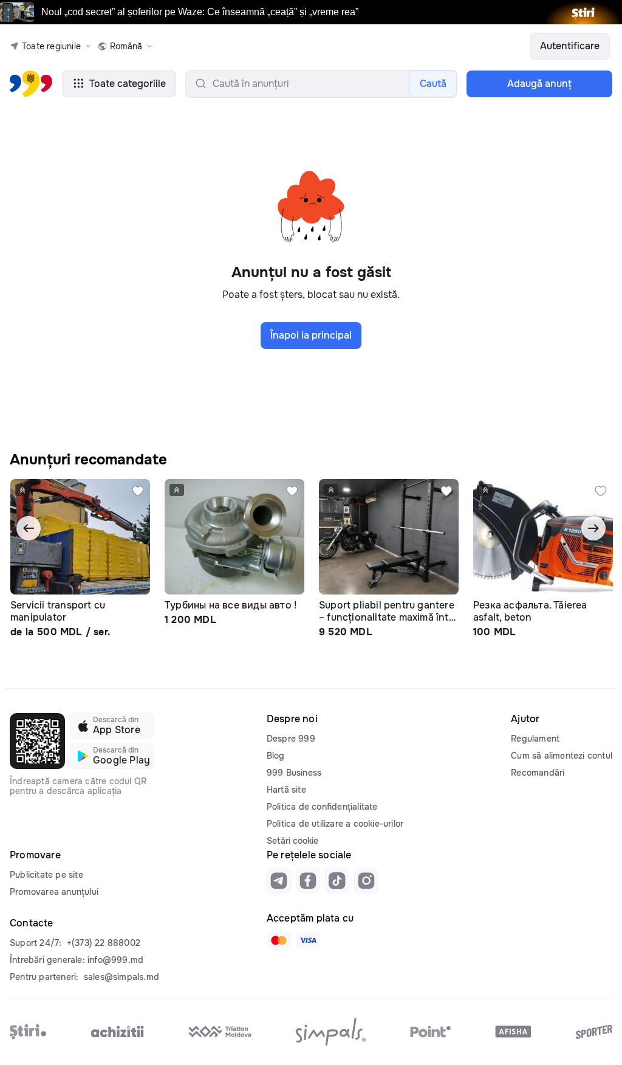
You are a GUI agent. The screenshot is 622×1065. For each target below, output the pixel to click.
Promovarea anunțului (54, 892)
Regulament (535, 738)
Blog (276, 755)
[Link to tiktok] (337, 881)
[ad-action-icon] (137, 491)
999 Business (294, 772)
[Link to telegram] (279, 881)
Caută (433, 83)
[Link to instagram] (366, 881)
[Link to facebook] (308, 881)
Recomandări (537, 772)
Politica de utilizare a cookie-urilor (335, 824)
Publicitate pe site (46, 875)
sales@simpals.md (121, 977)
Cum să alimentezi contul (561, 755)
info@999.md (115, 960)
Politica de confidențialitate (322, 807)
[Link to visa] (308, 940)
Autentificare (570, 46)
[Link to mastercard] (279, 940)
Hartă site (286, 789)
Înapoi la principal (311, 335)
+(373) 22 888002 (103, 943)
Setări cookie (292, 841)
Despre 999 (291, 738)
